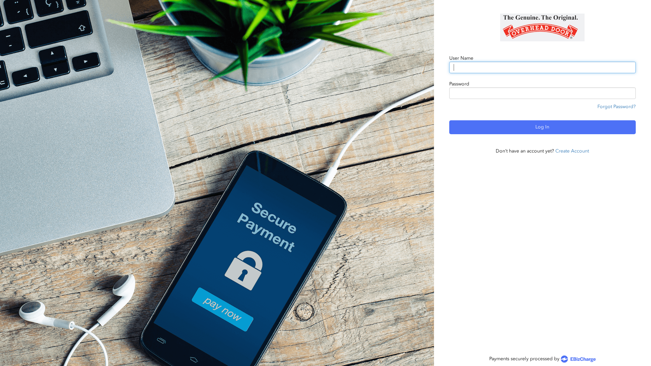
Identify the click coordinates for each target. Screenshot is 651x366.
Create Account (572, 151)
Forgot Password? (616, 106)
